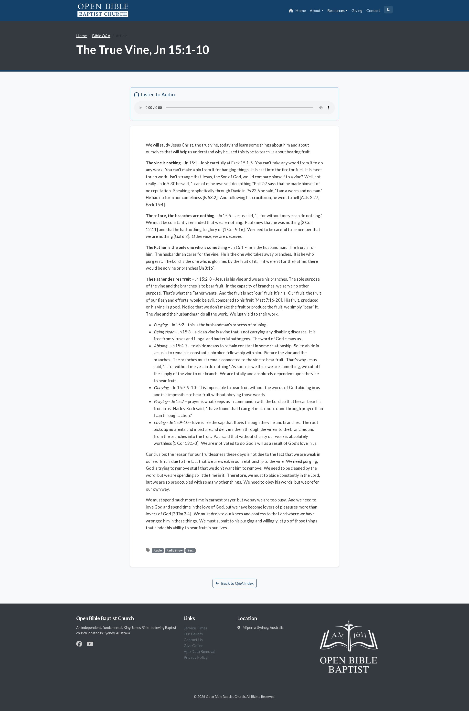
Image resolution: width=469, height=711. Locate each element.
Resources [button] (336, 10)
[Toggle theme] (388, 9)
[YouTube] (90, 643)
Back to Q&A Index (237, 583)
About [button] (315, 10)
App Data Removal (199, 651)
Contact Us (193, 639)
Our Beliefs (193, 633)
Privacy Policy (196, 657)
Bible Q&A (101, 35)
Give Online (193, 645)
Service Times (195, 628)
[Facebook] (79, 643)
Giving (357, 10)
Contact (373, 10)
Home (300, 10)
